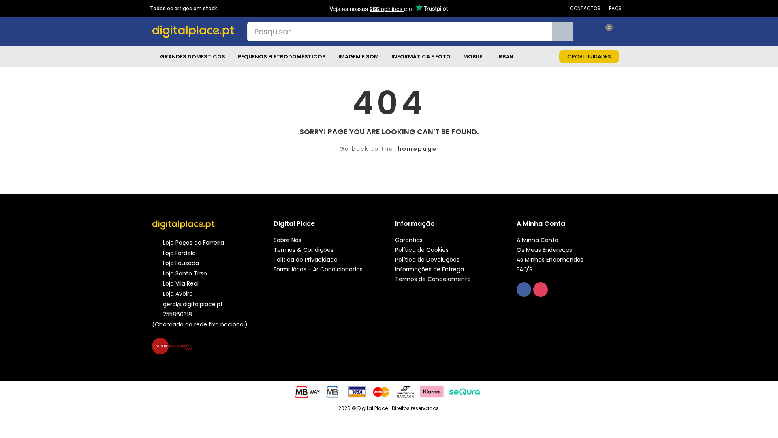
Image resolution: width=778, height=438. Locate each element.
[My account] (622, 31)
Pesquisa (562, 31)
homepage (417, 149)
